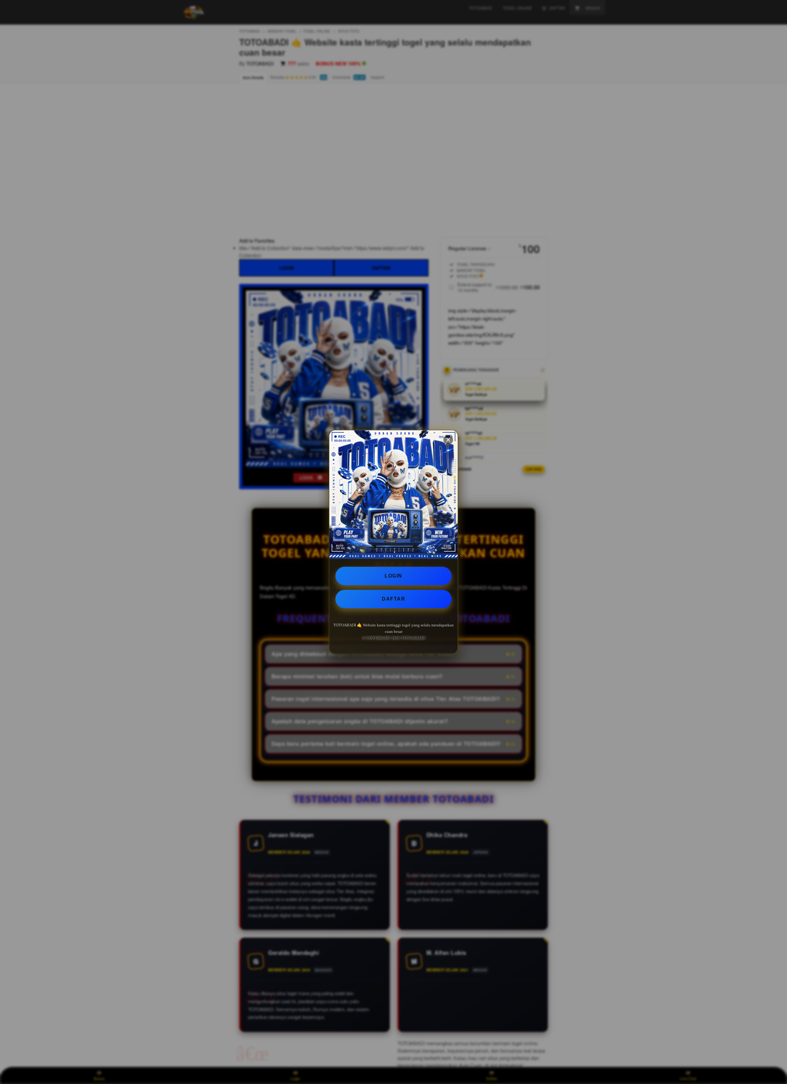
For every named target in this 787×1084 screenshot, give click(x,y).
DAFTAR (393, 599)
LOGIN (393, 575)
